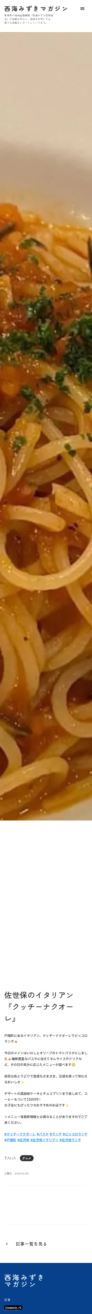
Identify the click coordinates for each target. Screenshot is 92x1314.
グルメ (26, 1158)
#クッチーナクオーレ (20, 1134)
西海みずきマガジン (24, 1280)
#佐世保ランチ (70, 1140)
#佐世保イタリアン (44, 1140)
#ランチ (56, 1134)
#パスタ (43, 1134)
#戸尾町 (10, 1140)
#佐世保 (23, 1140)
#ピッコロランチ (75, 1134)
